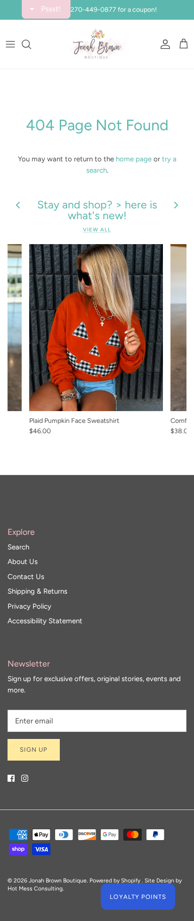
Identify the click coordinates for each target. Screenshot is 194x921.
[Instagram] (24, 778)
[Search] (31, 44)
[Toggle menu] (10, 44)
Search (18, 547)
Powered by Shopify (114, 880)
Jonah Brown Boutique (58, 880)
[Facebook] (11, 778)
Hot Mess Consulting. (36, 888)
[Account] (163, 44)
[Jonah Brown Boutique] (97, 44)
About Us (23, 561)
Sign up (34, 749)
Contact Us (26, 576)
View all (97, 229)
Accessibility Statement (45, 621)
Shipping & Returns (37, 591)
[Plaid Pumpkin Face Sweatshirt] (96, 327)
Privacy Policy (29, 606)
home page (134, 159)
